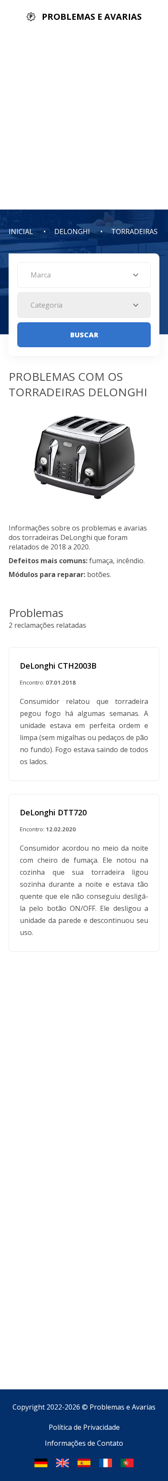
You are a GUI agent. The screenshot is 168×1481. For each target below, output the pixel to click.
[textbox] (84, 274)
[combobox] (84, 275)
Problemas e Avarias (123, 1407)
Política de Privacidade (84, 1427)
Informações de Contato (84, 1443)
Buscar (84, 334)
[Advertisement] (84, 121)
